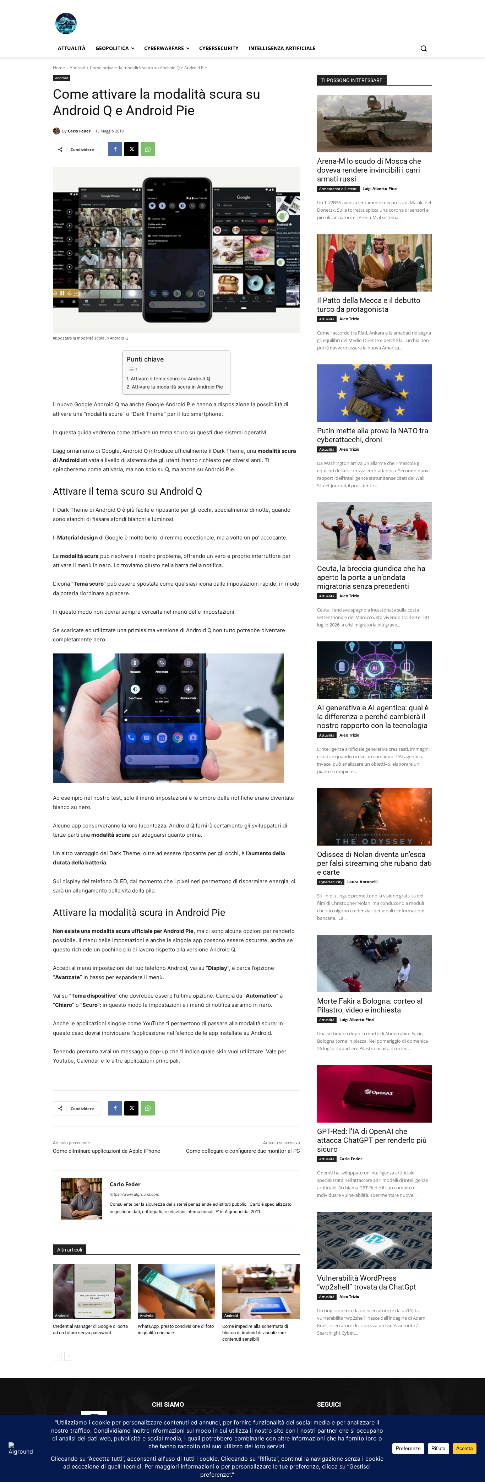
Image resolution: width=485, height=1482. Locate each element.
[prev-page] (57, 1356)
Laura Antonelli (362, 881)
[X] (131, 149)
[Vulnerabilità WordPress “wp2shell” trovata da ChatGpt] (374, 1240)
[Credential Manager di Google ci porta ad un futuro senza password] (92, 1291)
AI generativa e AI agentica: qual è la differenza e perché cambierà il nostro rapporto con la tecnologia (373, 717)
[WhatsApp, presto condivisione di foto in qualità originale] (177, 1291)
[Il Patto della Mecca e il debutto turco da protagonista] (374, 263)
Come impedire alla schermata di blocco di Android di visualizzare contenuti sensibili (255, 1333)
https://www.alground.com (134, 1194)
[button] (423, 48)
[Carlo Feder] (57, 131)
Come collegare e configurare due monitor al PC (243, 1151)
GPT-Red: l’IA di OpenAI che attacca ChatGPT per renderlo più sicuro (372, 1140)
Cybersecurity (330, 881)
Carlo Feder (79, 131)
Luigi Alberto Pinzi (380, 188)
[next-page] (68, 1356)
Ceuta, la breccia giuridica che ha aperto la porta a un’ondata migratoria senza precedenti (371, 577)
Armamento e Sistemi (338, 188)
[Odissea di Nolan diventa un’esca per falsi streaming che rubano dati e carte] (374, 817)
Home (59, 68)
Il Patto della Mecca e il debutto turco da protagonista (368, 305)
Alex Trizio (349, 318)
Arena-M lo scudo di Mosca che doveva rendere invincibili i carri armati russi (369, 170)
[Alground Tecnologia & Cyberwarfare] (110, 23)
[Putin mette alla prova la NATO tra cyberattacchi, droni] (374, 393)
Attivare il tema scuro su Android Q (170, 378)
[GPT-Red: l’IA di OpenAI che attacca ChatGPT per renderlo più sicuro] (374, 1094)
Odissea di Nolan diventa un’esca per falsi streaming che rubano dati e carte (374, 863)
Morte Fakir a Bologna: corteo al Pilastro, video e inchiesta (370, 1005)
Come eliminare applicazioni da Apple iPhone (106, 1151)
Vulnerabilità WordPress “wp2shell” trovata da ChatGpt (366, 1282)
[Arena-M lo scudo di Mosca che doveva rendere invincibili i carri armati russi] (374, 123)
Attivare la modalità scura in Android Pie (177, 387)
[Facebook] (115, 149)
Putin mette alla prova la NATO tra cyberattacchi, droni (372, 435)
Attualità (326, 318)
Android (77, 68)
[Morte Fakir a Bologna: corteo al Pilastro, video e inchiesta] (374, 963)
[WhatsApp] (148, 149)
